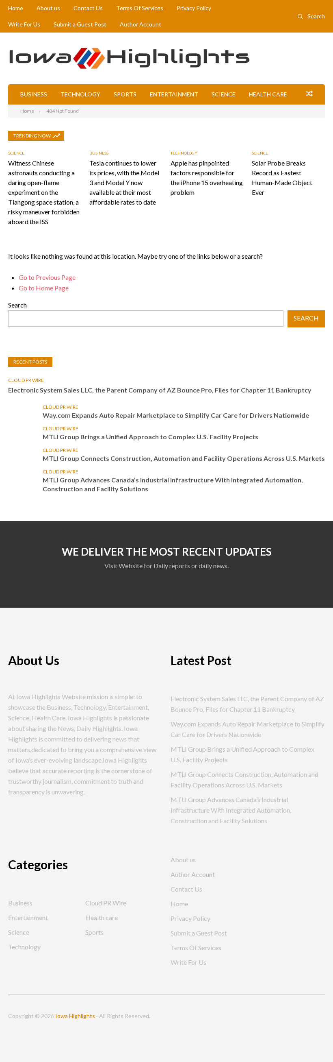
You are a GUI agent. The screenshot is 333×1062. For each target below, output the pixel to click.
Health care (268, 94)
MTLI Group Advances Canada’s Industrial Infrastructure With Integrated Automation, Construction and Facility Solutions (173, 484)
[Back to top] (310, 1039)
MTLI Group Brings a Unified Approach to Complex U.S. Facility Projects (150, 437)
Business (33, 94)
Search (316, 16)
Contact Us (88, 7)
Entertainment (174, 94)
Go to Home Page (44, 288)
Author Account (140, 24)
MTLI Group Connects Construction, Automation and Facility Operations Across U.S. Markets (184, 458)
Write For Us (24, 24)
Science (224, 94)
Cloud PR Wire (26, 380)
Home (15, 7)
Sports (125, 94)
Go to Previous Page (47, 277)
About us (48, 7)
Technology (80, 94)
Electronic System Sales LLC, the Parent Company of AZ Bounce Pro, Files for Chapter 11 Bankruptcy (159, 390)
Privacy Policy (194, 7)
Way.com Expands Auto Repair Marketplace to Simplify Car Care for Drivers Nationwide (176, 415)
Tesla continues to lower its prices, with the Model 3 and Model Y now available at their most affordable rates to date (124, 182)
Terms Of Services (139, 7)
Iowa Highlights (75, 1015)
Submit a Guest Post (80, 24)
